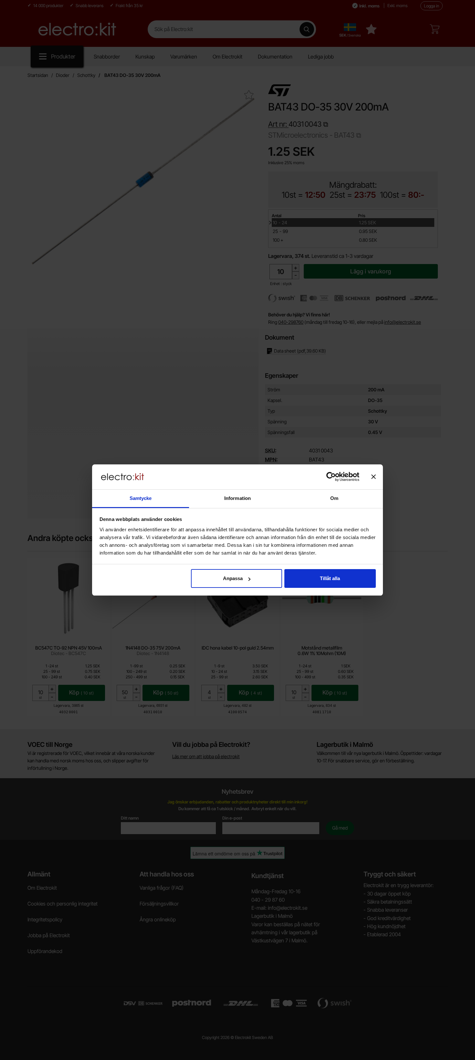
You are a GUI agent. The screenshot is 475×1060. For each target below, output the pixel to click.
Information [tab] (237, 498)
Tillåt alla (330, 578)
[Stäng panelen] (373, 476)
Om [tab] (334, 498)
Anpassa (233, 578)
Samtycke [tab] (141, 498)
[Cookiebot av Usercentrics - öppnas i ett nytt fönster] (331, 477)
